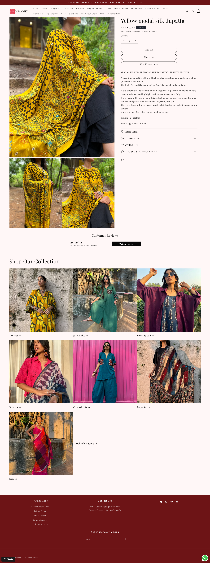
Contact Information (40, 506)
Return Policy (40, 511)
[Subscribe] (125, 539)
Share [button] (125, 159)
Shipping (136, 31)
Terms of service (40, 520)
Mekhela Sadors (85, 443)
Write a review (126, 244)
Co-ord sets (80, 407)
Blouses (13, 407)
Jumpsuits (79, 335)
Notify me (149, 57)
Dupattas (142, 407)
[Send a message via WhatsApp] (205, 558)
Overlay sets (144, 335)
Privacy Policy (40, 515)
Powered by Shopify (31, 557)
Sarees (13, 478)
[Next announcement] (200, 2)
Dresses (13, 335)
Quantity (124, 36)
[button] (115, 13)
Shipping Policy (41, 524)
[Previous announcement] (10, 2)
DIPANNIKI (19, 557)
